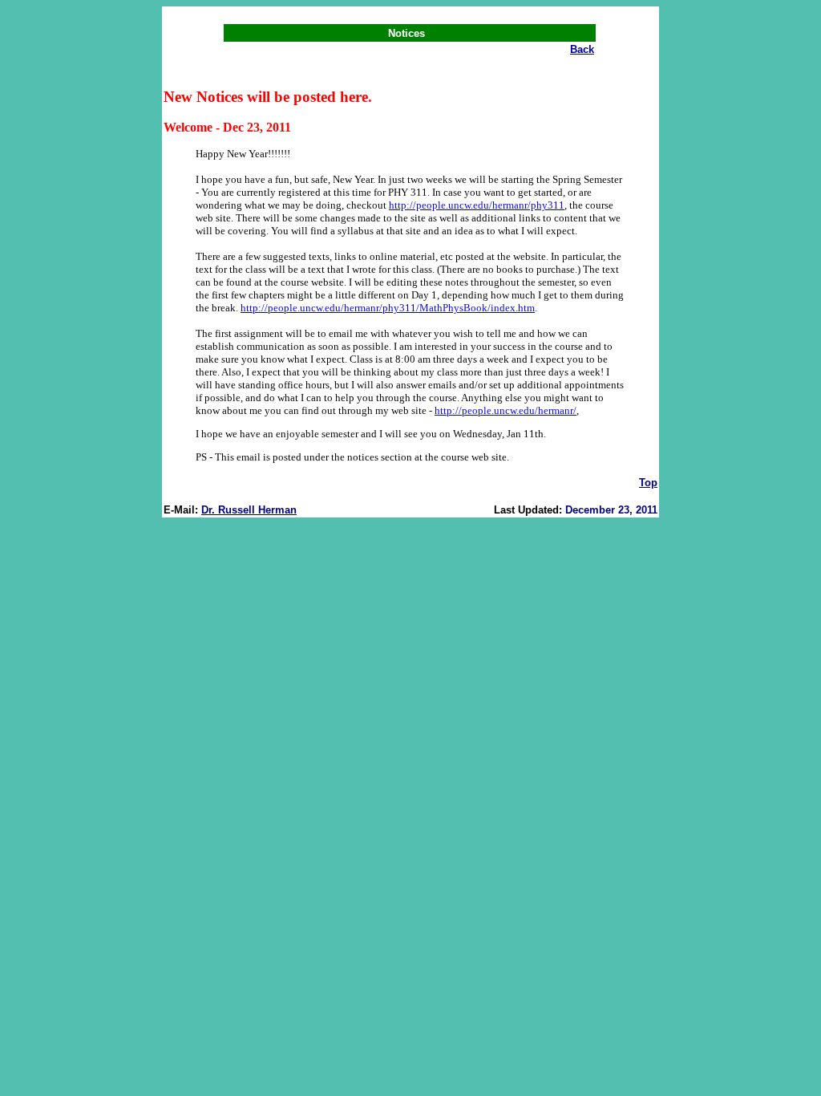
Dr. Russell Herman (249, 510)
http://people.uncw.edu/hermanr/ (505, 410)
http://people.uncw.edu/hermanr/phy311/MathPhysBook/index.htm (388, 308)
